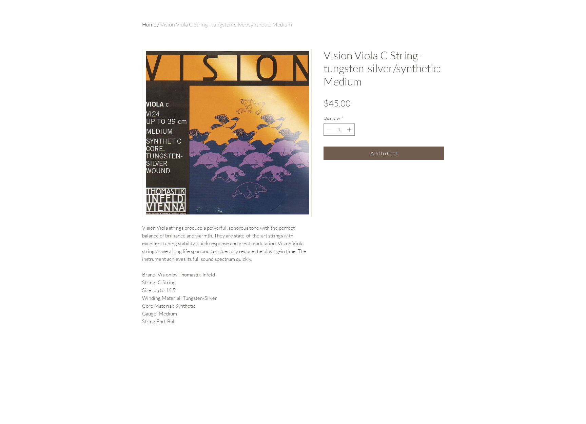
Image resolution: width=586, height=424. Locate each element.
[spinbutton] (339, 129)
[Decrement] (329, 129)
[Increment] (350, 129)
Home (149, 24)
